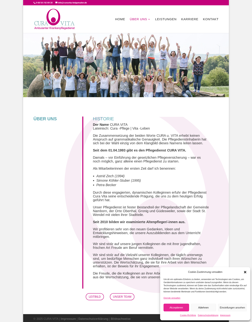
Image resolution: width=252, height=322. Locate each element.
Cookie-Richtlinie (188, 315)
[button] (245, 272)
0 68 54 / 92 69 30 (44, 3)
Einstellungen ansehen (232, 307)
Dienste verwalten (172, 298)
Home (120, 19)
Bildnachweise (120, 318)
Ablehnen (203, 307)
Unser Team (122, 296)
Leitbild (95, 296)
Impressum (225, 315)
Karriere (189, 19)
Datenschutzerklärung (208, 315)
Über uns (138, 19)
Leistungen (166, 19)
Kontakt (211, 19)
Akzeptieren (176, 307)
